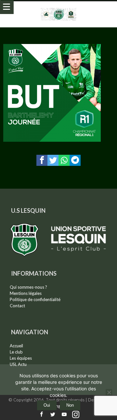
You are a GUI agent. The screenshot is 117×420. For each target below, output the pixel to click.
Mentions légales (26, 293)
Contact (17, 305)
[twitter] (52, 160)
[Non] (109, 392)
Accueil (16, 345)
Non (70, 405)
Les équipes (21, 358)
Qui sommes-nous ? (28, 287)
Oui (47, 405)
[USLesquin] (59, 7)
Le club (16, 352)
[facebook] (41, 160)
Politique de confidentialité (35, 299)
